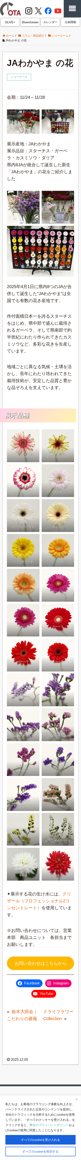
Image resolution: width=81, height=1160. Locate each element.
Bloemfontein (30, 22)
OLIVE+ (10, 22)
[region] (40, 1127)
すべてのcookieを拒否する (40, 1151)
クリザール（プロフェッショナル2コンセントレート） (39, 900)
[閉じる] (76, 1099)
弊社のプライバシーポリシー (49, 1125)
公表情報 (70, 22)
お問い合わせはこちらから (41, 963)
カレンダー (50, 22)
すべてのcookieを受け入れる (40, 1140)
